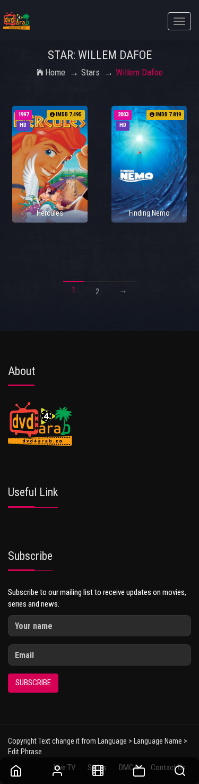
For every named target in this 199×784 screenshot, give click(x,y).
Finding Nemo (149, 213)
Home (55, 72)
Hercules (50, 213)
